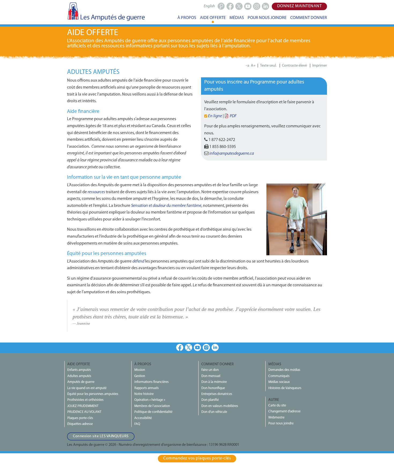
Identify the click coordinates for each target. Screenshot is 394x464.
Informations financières (151, 382)
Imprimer (319, 66)
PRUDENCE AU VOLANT (84, 412)
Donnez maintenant (299, 6)
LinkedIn (215, 347)
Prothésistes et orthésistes (85, 400)
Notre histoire (144, 394)
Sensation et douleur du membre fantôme (166, 206)
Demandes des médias (284, 370)
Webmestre (276, 417)
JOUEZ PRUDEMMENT (82, 406)
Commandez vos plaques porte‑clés (197, 458)
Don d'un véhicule (214, 412)
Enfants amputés (79, 370)
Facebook (179, 347)
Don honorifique (213, 388)
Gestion (139, 376)
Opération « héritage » (149, 400)
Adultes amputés (79, 376)
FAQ (137, 424)
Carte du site (277, 405)
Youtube (197, 347)
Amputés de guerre (80, 382)
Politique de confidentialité (153, 412)
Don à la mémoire (214, 382)
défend (138, 261)
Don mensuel (210, 376)
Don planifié (210, 400)
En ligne (215, 116)
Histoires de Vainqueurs (284, 388)
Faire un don (210, 370)
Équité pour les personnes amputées (92, 394)
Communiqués (278, 376)
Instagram (206, 347)
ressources (96, 192)
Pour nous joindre (280, 423)
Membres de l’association (152, 406)
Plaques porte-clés (80, 418)
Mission (139, 370)
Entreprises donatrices (216, 394)
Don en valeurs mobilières (219, 406)
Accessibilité (143, 418)
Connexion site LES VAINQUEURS (101, 436)
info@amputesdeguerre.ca (231, 153)
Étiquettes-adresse (80, 424)
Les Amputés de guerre (106, 11)
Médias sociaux (279, 382)
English (209, 6)
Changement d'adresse (284, 411)
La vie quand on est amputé (86, 388)
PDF (233, 116)
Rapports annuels (146, 388)
